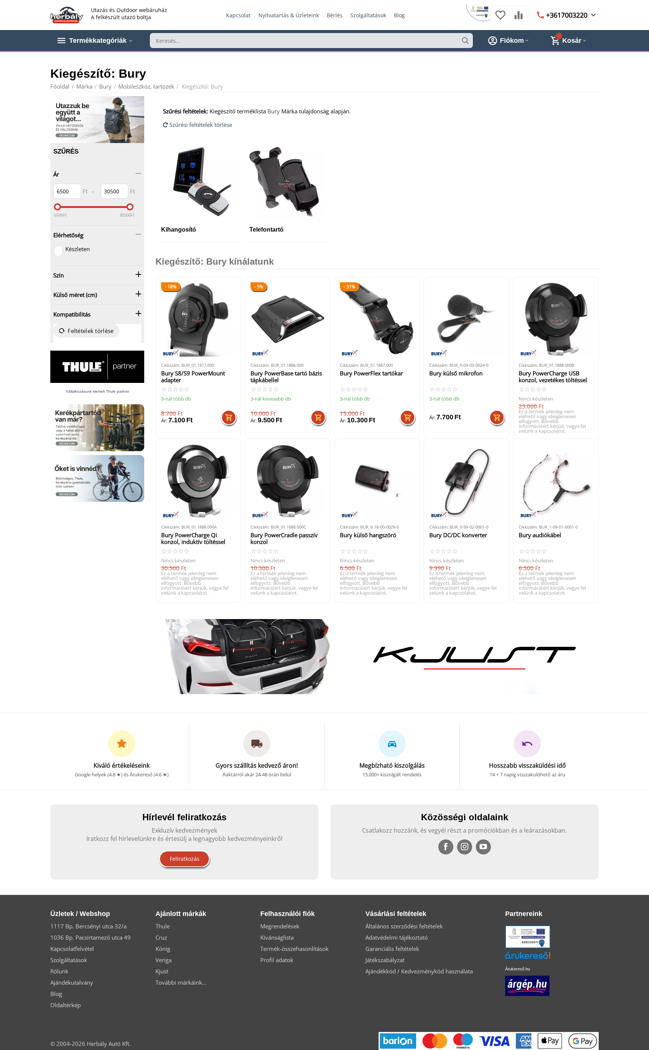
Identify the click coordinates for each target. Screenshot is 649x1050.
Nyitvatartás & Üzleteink (288, 15)
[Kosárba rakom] (228, 417)
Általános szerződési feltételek (404, 926)
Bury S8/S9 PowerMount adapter (193, 377)
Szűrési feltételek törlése (200, 124)
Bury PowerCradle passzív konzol (284, 538)
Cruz (161, 937)
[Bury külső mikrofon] (466, 319)
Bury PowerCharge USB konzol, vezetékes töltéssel (553, 377)
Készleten (77, 249)
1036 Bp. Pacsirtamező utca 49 (90, 937)
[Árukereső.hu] (539, 958)
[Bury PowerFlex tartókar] (377, 319)
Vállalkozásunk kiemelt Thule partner (97, 391)
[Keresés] (465, 40)
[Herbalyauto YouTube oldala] (483, 846)
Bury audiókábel (540, 535)
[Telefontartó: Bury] (287, 183)
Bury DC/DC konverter (458, 535)
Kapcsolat (238, 15)
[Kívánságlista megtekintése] (500, 19)
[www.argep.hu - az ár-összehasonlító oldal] (527, 985)
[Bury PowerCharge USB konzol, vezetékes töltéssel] (556, 319)
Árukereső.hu (517, 969)
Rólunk (59, 971)
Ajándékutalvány (71, 982)
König (162, 948)
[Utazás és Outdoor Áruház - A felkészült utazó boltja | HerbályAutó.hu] (66, 14)
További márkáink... (181, 982)
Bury (273, 111)
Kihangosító (178, 229)
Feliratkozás (184, 858)
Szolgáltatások (368, 15)
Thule (162, 926)
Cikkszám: (170, 365)
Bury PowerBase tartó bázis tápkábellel (286, 377)
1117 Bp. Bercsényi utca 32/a (88, 926)
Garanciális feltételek (392, 948)
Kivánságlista (277, 937)
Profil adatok (276, 960)
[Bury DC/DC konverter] (466, 481)
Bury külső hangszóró (368, 535)
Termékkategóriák (98, 41)
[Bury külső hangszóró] (377, 481)
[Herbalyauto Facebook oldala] (445, 846)
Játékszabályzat (384, 960)
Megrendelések (279, 926)
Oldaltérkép (65, 1005)
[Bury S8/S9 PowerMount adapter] (198, 319)
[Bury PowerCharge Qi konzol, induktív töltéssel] (198, 481)
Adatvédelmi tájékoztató (396, 937)
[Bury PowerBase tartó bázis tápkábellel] (288, 319)
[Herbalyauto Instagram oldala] (464, 846)
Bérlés (335, 15)
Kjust (161, 971)
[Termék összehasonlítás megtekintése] (519, 19)
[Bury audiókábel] (556, 481)
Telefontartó (266, 229)
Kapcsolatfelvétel (72, 948)
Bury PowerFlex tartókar (371, 373)
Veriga (163, 960)
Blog (399, 15)
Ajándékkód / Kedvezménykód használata (419, 971)
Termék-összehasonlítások (294, 948)
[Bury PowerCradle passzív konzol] (288, 481)
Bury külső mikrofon (456, 373)
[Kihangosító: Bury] (199, 183)
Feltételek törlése (90, 330)
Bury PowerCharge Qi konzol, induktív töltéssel (193, 538)
